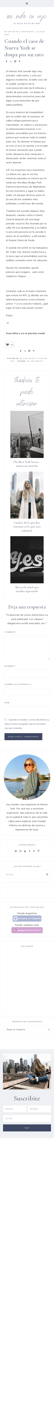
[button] (27, 3)
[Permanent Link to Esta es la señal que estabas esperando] (27, 582)
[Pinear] (15, 61)
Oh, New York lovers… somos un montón (27, 464)
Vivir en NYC (27, 32)
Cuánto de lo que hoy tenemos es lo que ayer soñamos (27, 526)
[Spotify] (38, 851)
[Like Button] (7, 344)
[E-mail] (21, 851)
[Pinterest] (35, 851)
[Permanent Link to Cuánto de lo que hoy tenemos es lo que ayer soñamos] (27, 517)
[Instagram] (16, 851)
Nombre (10, 666)
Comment (10, 632)
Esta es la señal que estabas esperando (27, 589)
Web (7, 702)
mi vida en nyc (27, 17)
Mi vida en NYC (12, 32)
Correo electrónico (18, 684)
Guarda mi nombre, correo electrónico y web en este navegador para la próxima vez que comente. (26, 723)
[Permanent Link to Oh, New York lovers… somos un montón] (27, 457)
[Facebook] (30, 851)
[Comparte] (6, 61)
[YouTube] (25, 851)
